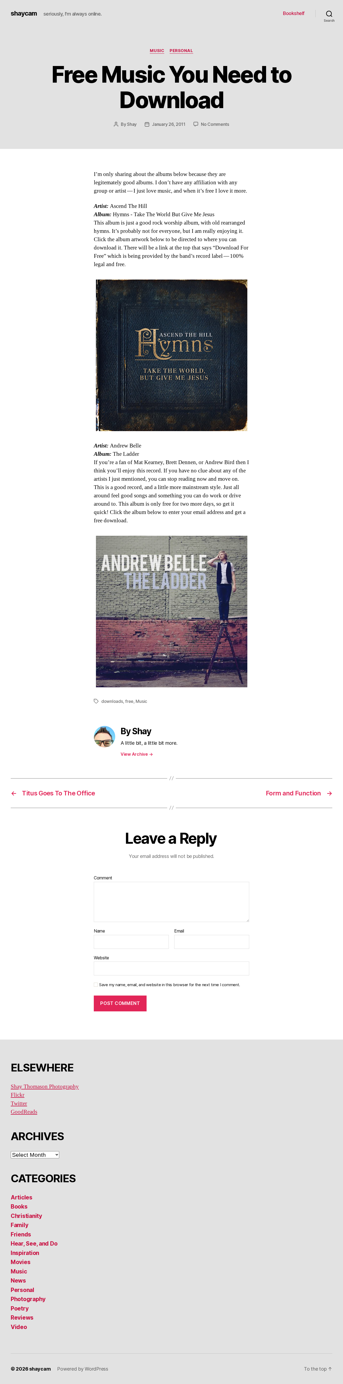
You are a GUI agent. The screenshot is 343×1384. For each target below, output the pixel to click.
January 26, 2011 (168, 124)
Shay (132, 124)
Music (157, 50)
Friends (21, 1234)
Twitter (19, 1103)
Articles (21, 1197)
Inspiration (25, 1253)
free (129, 701)
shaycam (24, 13)
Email (179, 931)
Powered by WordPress (82, 1369)
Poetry (19, 1308)
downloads (112, 701)
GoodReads (24, 1111)
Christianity (26, 1216)
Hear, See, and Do (34, 1243)
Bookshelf (294, 13)
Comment (103, 878)
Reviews (22, 1317)
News (18, 1280)
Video (19, 1327)
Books (19, 1206)
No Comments (215, 124)
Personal (181, 50)
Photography (28, 1299)
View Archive (137, 754)
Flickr (17, 1095)
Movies (20, 1262)
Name (99, 931)
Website (101, 957)
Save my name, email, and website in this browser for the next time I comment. (169, 984)
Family (19, 1225)
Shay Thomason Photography (45, 1086)
